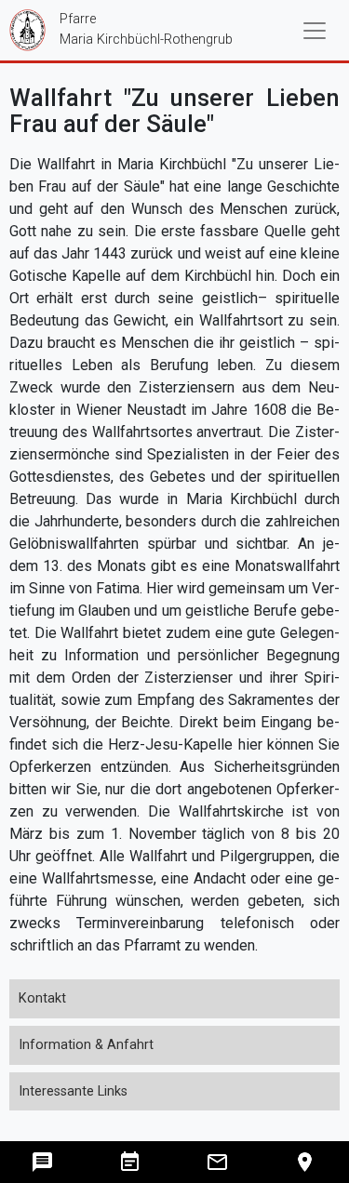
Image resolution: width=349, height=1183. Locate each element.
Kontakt (42, 998)
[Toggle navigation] (314, 30)
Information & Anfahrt (86, 1045)
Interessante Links (73, 1091)
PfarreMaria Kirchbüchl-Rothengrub (121, 29)
